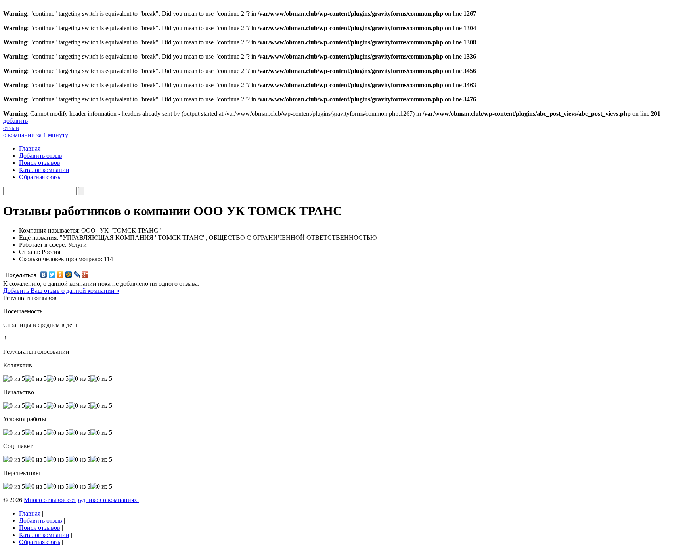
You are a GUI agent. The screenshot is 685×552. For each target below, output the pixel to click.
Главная (29, 148)
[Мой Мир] (69, 274)
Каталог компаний (44, 169)
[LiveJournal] (77, 274)
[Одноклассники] (60, 274)
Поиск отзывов (39, 162)
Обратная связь (39, 177)
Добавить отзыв (40, 155)
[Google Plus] (85, 274)
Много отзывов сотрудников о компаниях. (81, 500)
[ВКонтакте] (44, 274)
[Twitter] (52, 274)
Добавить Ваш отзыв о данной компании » (61, 290)
